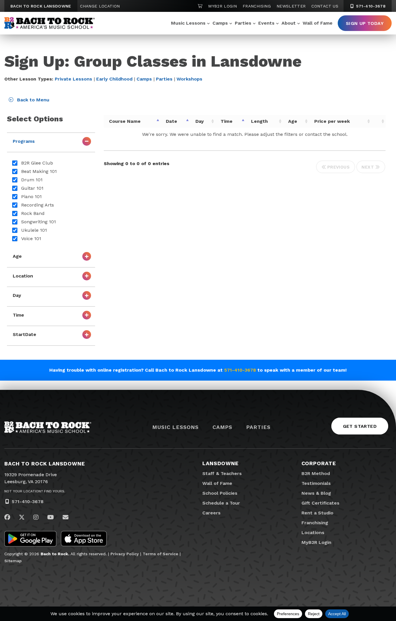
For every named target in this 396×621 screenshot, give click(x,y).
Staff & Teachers (222, 473)
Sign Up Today (365, 23)
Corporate (318, 463)
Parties (243, 23)
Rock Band (33, 213)
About (288, 23)
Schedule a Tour (221, 503)
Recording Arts (37, 205)
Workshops (189, 79)
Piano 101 (31, 196)
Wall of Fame (318, 23)
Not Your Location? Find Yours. (34, 491)
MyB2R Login (222, 6)
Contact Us (324, 6)
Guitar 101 (32, 188)
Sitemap (13, 560)
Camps (220, 23)
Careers (211, 513)
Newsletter (291, 6)
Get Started (360, 426)
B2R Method (315, 473)
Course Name (125, 121)
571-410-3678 (370, 6)
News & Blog (316, 493)
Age (292, 121)
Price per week (332, 121)
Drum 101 (32, 179)
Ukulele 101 (34, 230)
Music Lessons (188, 23)
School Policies (219, 493)
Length (259, 121)
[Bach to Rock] (49, 23)
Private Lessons (73, 79)
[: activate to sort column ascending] (378, 121)
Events (266, 23)
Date (171, 121)
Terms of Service (160, 553)
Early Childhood (114, 79)
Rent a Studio (317, 513)
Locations (312, 532)
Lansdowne (220, 463)
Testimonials (316, 483)
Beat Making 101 (39, 171)
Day (199, 121)
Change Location (100, 6)
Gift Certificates (320, 503)
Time (226, 121)
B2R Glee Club (37, 163)
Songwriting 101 (38, 221)
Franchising (257, 6)
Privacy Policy (124, 553)
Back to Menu (32, 100)
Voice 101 (31, 238)
